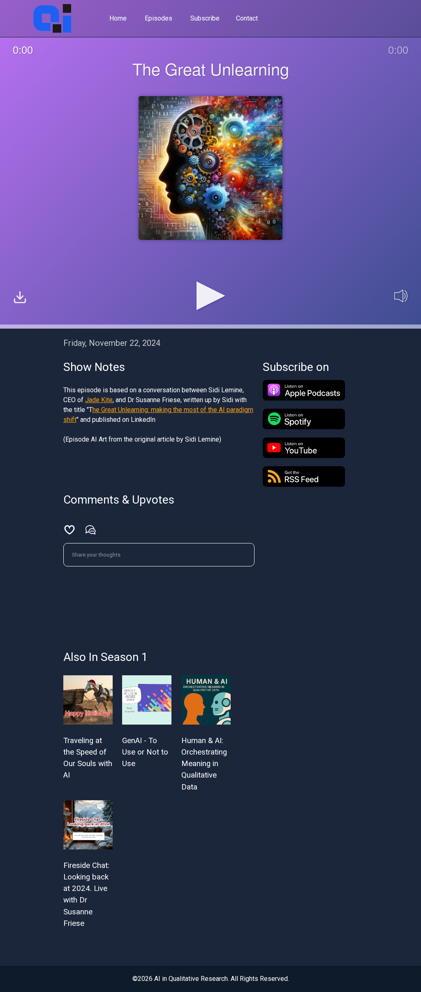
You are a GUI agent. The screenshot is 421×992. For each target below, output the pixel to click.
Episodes (158, 18)
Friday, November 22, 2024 (111, 343)
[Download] (20, 298)
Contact (247, 18)
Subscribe (205, 18)
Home (118, 18)
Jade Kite (99, 400)
